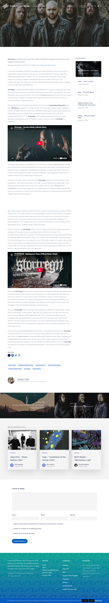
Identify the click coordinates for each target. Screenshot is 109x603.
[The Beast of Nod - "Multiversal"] (81, 405)
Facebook (43, 65)
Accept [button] (85, 600)
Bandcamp (52, 65)
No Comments (69, 44)
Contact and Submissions (50, 570)
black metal (12, 365)
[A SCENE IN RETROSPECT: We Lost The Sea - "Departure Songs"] (27, 405)
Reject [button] (91, 600)
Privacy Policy (46, 575)
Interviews (66, 569)
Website (72, 515)
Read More (98, 600)
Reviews (54, 32)
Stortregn (27, 369)
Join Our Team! (47, 572)
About (44, 567)
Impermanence (40, 365)
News (64, 572)
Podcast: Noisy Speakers (70, 575)
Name (14, 515)
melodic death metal (15, 369)
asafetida (55, 211)
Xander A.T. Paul (41, 44)
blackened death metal (25, 365)
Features (65, 565)
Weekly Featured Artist (70, 589)
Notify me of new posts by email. (24, 533)
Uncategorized (67, 586)
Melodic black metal (54, 365)
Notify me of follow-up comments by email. (27, 528)
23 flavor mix (16, 213)
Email (43, 515)
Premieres (66, 579)
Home (44, 565)
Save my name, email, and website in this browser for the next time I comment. (38, 524)
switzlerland (37, 369)
